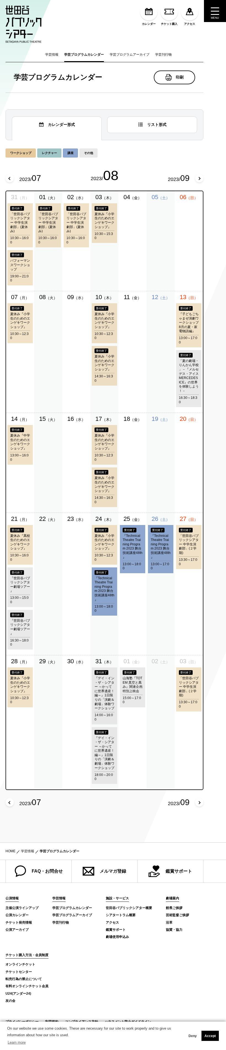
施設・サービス (117, 898)
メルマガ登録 (113, 871)
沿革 (169, 922)
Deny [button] (193, 1036)
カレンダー (149, 23)
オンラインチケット (20, 964)
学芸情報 (51, 54)
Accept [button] (210, 1036)
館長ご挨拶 (174, 908)
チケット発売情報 (19, 922)
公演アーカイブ (17, 930)
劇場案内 (172, 898)
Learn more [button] (17, 1042)
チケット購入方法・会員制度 (27, 955)
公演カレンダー (17, 915)
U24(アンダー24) (18, 993)
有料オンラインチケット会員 (27, 986)
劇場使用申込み (117, 937)
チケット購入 (169, 23)
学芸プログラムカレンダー (84, 54)
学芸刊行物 (163, 54)
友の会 (10, 1001)
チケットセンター (19, 972)
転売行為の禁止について (24, 979)
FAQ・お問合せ (47, 871)
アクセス (189, 23)
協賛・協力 (174, 930)
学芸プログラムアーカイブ (129, 54)
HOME (10, 851)
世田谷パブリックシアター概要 (129, 908)
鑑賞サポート (179, 871)
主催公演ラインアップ (22, 908)
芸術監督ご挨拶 (177, 915)
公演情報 (12, 898)
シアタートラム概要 (121, 915)
